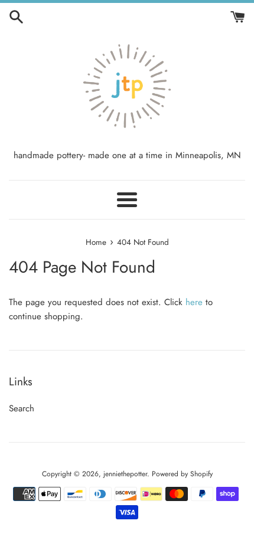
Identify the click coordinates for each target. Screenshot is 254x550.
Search (21, 408)
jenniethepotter (125, 474)
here (194, 302)
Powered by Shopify (182, 474)
